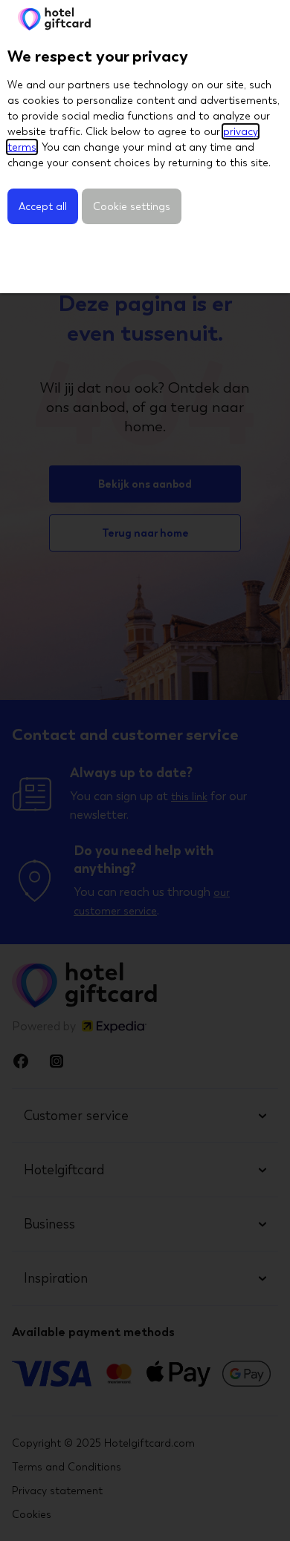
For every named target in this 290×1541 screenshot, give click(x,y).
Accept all (43, 206)
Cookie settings (131, 206)
